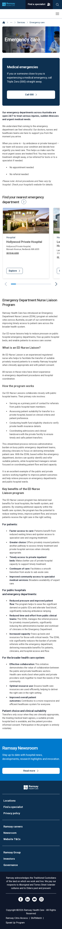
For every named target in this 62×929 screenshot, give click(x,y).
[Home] (3, 22)
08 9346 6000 (12, 253)
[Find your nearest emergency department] (23, 202)
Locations (9, 800)
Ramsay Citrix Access (17, 918)
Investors (9, 858)
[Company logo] (8, 4)
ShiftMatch (36, 918)
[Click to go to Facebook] (20, 899)
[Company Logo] (31, 787)
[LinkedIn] (27, 899)
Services (21, 22)
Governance (10, 865)
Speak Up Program (15, 922)
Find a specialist (13, 806)
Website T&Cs (11, 839)
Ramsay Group (12, 852)
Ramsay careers (13, 826)
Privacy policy (11, 813)
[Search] (57, 4)
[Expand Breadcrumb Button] (11, 22)
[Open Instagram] (41, 899)
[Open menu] (57, 13)
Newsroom (9, 832)
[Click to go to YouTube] (34, 899)
